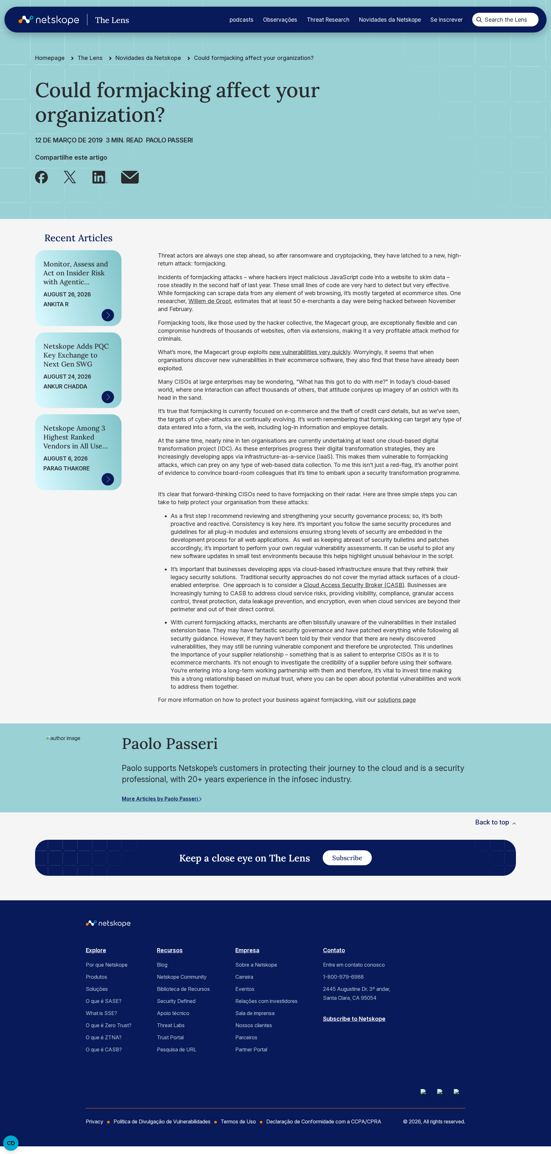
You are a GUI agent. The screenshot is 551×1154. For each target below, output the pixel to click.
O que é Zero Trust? (108, 1025)
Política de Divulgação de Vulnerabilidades (162, 1121)
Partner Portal (251, 1049)
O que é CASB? (104, 1049)
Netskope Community (182, 977)
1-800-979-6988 (343, 977)
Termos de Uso (238, 1121)
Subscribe (347, 858)
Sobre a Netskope (256, 965)
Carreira (244, 977)
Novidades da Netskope (390, 19)
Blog (162, 965)
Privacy (94, 1121)
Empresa (247, 950)
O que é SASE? (103, 1001)
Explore (96, 950)
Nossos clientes (253, 1025)
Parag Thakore (66, 468)
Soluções (97, 989)
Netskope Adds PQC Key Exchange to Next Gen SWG (76, 355)
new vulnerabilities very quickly (309, 352)
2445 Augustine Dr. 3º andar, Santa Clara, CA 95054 (356, 993)
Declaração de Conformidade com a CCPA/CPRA (323, 1121)
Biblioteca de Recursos (183, 989)
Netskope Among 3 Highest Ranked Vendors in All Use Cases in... (74, 437)
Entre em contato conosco (354, 965)
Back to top (492, 822)
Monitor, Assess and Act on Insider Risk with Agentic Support (75, 272)
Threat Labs (171, 1025)
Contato (334, 950)
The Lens (90, 57)
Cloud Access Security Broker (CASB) (354, 585)
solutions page (397, 699)
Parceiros (246, 1037)
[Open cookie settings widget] (10, 1143)
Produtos (96, 977)
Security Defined (176, 1001)
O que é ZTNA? (103, 1037)
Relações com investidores (266, 1001)
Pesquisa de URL (176, 1049)
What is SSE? (101, 1013)
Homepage (50, 57)
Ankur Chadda (65, 386)
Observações (280, 19)
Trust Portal (170, 1037)
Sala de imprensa (255, 1013)
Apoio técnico (173, 1013)
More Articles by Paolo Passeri (160, 798)
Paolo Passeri (169, 140)
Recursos (170, 950)
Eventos (244, 989)
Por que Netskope (107, 965)
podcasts (241, 19)
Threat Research (328, 19)
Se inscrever (446, 19)
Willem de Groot (209, 301)
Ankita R (56, 304)
